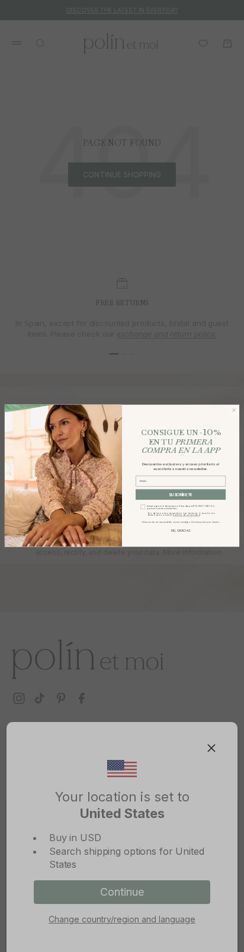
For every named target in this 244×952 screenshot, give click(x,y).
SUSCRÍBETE (180, 495)
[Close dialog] (233, 410)
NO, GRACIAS (180, 531)
